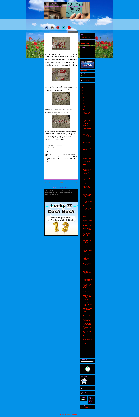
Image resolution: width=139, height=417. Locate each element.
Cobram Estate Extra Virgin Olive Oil (86, 223)
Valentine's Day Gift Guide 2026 (62, 19)
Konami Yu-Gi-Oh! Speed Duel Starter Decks (87, 309)
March (84, 111)
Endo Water (85, 149)
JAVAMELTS (85, 154)
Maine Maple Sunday (86, 163)
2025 (83, 87)
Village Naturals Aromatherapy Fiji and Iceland (87, 144)
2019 (83, 96)
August (84, 103)
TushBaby (84, 333)
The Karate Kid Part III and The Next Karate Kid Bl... (87, 226)
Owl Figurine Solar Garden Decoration (86, 187)
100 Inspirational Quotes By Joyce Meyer (87, 261)
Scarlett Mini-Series (86, 142)
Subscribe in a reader (85, 43)
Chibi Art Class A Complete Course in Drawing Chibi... (87, 253)
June (84, 106)
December (85, 97)
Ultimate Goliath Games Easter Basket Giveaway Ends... (87, 113)
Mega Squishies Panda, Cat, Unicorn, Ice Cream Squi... (87, 241)
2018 (83, 346)
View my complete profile (85, 37)
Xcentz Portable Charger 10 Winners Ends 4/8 (87, 311)
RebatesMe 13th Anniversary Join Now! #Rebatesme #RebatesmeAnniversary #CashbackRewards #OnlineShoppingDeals (60, 192)
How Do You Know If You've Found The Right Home (86, 198)
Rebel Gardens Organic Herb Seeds (87, 234)
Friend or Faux (85, 278)
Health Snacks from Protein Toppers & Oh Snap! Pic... (87, 152)
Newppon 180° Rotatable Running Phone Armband (87, 275)
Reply (48, 161)
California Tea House (86, 161)
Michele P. (49, 154)
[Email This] (57, 145)
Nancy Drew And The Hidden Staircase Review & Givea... (86, 132)
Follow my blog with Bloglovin (86, 407)
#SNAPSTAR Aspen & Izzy (87, 339)
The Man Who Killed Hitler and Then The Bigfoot (87, 123)
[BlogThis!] (58, 145)
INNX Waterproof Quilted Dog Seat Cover (87, 299)
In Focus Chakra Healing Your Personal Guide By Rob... (87, 140)
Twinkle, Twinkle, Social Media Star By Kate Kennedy (87, 285)
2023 (83, 90)
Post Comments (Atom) (64, 187)
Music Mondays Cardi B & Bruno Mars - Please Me (87, 327)
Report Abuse (84, 70)
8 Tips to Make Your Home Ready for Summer (86, 167)
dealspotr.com (88, 372)
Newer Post (48, 182)
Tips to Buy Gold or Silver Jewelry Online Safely (87, 181)
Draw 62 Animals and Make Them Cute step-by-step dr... (87, 248)
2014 (83, 352)
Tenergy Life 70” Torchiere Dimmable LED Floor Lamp (87, 184)
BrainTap (84, 115)
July (84, 105)
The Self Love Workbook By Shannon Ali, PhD (87, 288)
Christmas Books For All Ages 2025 (77, 19)
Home (46, 19)
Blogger (79, 414)
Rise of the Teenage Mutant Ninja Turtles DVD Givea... (87, 302)
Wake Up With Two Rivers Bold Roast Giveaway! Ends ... (87, 118)
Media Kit (52, 19)
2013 (83, 354)
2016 (83, 349)
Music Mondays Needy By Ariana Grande (87, 221)
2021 (83, 93)
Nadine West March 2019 (87, 201)
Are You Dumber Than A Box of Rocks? (87, 170)
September (85, 102)
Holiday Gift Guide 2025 (49, 21)
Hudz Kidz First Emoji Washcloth (86, 259)
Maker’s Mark (85, 134)
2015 (83, 351)
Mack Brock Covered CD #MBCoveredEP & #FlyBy (87, 269)
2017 (83, 348)
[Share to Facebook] (60, 145)
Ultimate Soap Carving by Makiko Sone (87, 251)
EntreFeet (84, 335)
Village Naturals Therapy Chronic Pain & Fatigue (87, 148)
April (84, 109)
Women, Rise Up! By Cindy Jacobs (86, 257)
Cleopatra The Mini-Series (87, 291)
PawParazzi (85, 216)
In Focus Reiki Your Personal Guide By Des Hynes (87, 136)
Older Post (74, 182)
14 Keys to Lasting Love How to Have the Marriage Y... (87, 172)
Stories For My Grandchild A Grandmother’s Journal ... (87, 176)
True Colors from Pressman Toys (86, 282)
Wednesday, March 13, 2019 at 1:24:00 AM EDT (64, 154)
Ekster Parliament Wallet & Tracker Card (87, 264)
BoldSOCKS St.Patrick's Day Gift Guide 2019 (87, 229)
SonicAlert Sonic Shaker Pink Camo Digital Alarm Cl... (87, 244)
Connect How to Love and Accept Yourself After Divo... (87, 189)
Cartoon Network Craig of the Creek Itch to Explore (87, 211)
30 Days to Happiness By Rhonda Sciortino (87, 280)
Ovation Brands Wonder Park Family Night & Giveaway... (87, 324)
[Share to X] (59, 145)
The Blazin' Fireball (86, 235)
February (84, 343)
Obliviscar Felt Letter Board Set (86, 231)
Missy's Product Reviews (52, 4)
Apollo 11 (84, 164)
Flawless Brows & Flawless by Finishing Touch (87, 272)
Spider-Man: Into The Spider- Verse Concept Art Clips (87, 296)
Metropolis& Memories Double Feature (87, 314)
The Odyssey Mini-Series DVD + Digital (87, 316)
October (84, 100)
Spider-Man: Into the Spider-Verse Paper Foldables (86, 206)
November (85, 99)
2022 (83, 91)
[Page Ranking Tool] (83, 399)
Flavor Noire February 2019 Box (87, 156)
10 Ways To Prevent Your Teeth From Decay (87, 209)
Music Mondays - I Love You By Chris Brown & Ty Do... (87, 159)
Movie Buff (51, 147)
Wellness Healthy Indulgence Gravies (86, 126)
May (84, 108)
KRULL (84, 306)
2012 (83, 355)
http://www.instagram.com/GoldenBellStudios (58, 114)
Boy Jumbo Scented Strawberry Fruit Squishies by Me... (86, 238)
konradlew (68, 414)
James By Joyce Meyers (87, 321)
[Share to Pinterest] (61, 145)
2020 (83, 94)
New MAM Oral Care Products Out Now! (86, 320)
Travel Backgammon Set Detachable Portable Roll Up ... (87, 128)
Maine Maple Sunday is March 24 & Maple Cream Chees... (87, 195)
